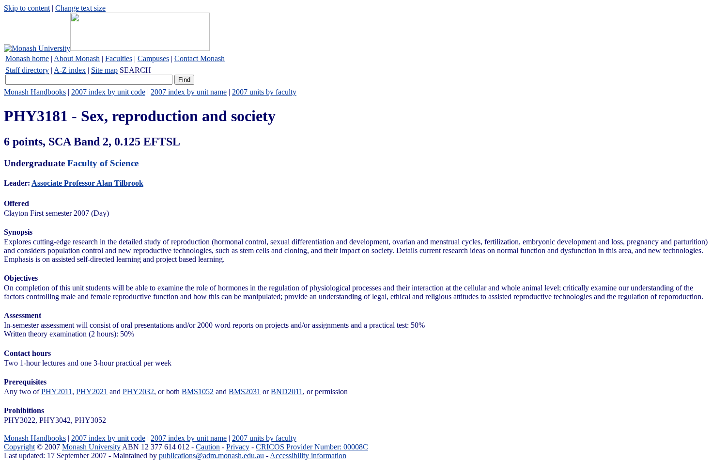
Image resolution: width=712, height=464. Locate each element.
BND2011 (287, 391)
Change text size (80, 8)
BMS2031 (245, 391)
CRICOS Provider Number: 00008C (312, 447)
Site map (104, 70)
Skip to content (27, 8)
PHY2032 (138, 391)
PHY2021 (92, 391)
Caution (208, 447)
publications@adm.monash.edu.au (211, 455)
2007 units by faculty (264, 92)
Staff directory (27, 70)
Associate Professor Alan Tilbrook (87, 183)
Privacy (237, 447)
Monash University (91, 447)
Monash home (27, 58)
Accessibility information (308, 455)
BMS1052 (198, 391)
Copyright (19, 447)
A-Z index (70, 70)
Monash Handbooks (35, 92)
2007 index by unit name (189, 92)
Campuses (153, 58)
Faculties (118, 58)
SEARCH (135, 70)
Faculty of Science (103, 163)
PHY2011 (56, 391)
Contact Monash (199, 58)
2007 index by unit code (108, 92)
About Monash (77, 58)
